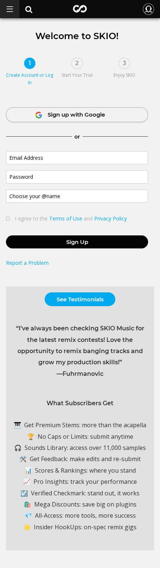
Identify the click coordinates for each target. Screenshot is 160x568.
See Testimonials (80, 299)
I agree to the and (71, 218)
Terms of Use (65, 218)
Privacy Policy (110, 218)
